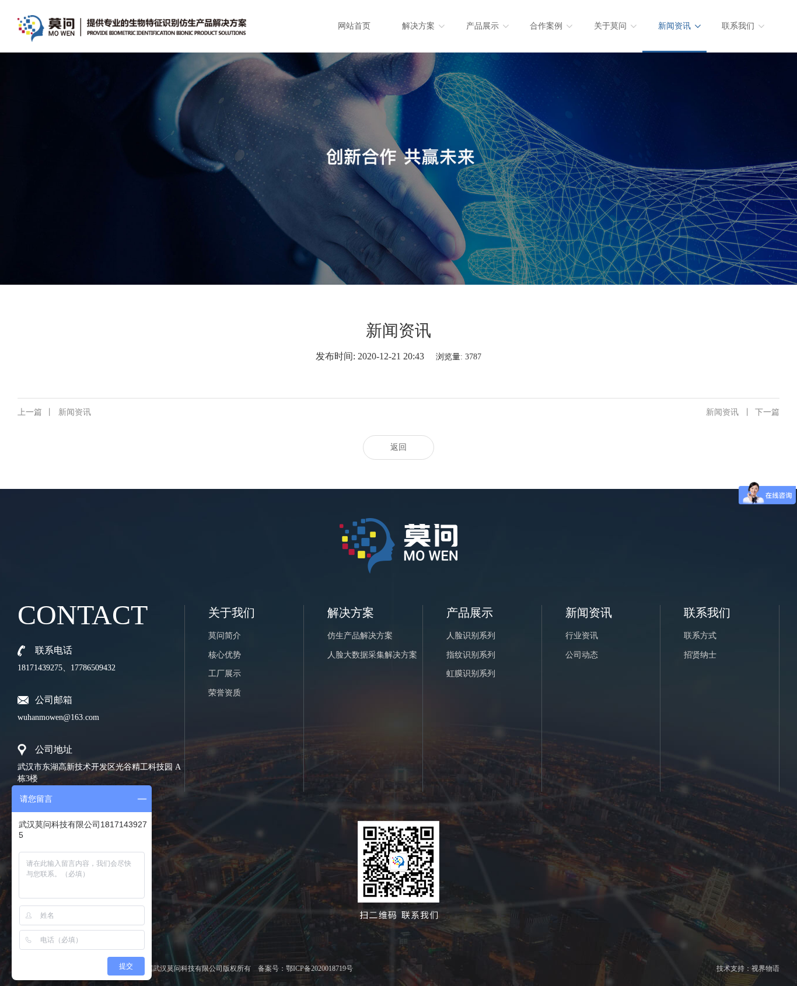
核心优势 (224, 655)
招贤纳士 (700, 655)
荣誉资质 (224, 692)
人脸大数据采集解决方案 (372, 655)
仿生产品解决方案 (360, 635)
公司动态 (581, 655)
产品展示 (482, 26)
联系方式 (700, 635)
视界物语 (765, 968)
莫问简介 (224, 635)
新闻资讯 (674, 26)
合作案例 (546, 26)
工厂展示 (224, 673)
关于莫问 (610, 26)
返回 (398, 447)
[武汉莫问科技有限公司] (132, 24)
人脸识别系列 (470, 635)
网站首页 (354, 26)
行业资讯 (581, 635)
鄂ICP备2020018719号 (319, 968)
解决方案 (418, 26)
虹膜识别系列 (470, 673)
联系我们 (738, 26)
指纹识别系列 (470, 655)
